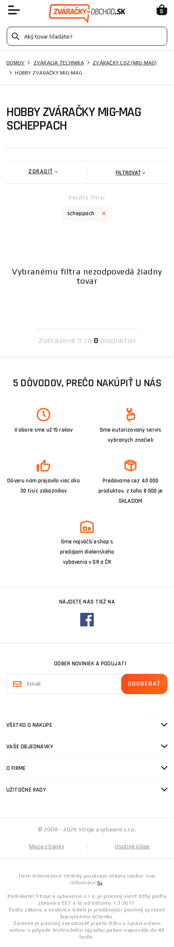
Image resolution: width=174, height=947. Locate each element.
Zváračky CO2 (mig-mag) (124, 63)
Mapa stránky (46, 846)
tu (100, 883)
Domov (15, 63)
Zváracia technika (58, 63)
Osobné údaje (132, 846)
